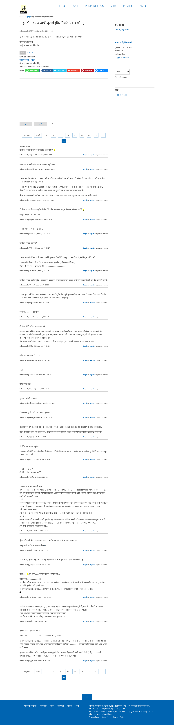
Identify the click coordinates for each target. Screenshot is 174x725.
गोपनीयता (108, 708)
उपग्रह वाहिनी (30, 52)
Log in (26, 123)
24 (53, 135)
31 (103, 135)
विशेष (52, 706)
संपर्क (125, 708)
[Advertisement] (64, 98)
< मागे (38, 135)
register (41, 123)
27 (75, 135)
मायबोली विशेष (128, 6)
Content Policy (118, 717)
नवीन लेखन (61, 6)
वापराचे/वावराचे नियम (96, 708)
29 (89, 135)
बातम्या (69, 706)
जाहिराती (61, 706)
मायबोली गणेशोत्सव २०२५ (94, 6)
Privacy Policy (106, 717)
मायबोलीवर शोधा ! (121, 95)
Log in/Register (122, 30)
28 (82, 135)
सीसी (77, 706)
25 (61, 135)
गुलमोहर (113, 6)
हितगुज (75, 6)
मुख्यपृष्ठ (29, 17)
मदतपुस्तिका (144, 6)
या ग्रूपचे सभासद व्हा (122, 57)
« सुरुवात (27, 135)
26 (68, 135)
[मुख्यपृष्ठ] (24, 9)
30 (96, 135)
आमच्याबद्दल (117, 708)
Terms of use (94, 717)
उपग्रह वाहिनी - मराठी (27, 60)
